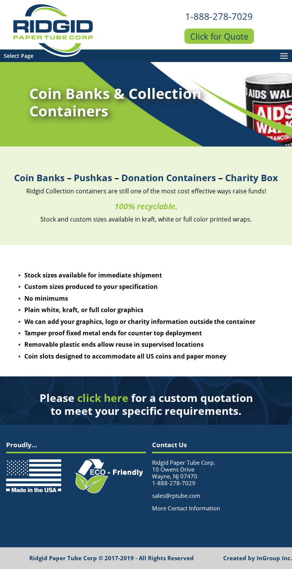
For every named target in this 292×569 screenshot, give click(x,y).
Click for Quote (219, 36)
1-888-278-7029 (219, 16)
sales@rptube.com (176, 495)
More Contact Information (186, 508)
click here (103, 397)
